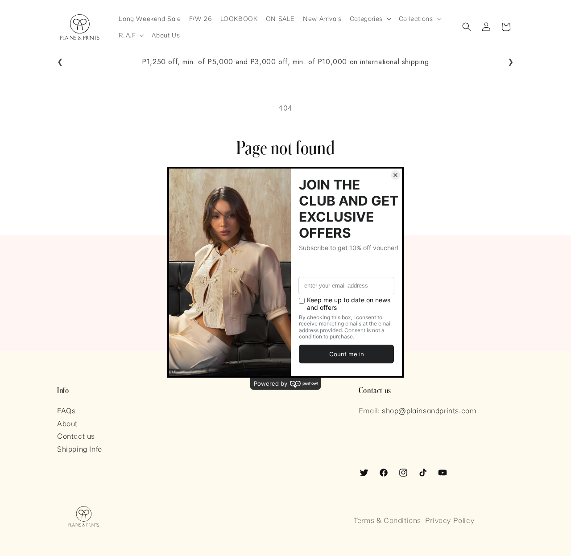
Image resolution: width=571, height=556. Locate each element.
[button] (370, 19)
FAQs (66, 410)
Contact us (76, 436)
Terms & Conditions (387, 520)
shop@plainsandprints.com (429, 410)
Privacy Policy (449, 520)
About (67, 423)
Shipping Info (79, 449)
